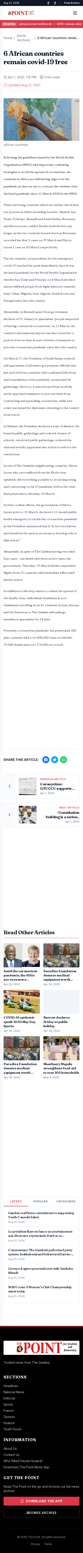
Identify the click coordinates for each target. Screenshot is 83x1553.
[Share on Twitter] (54, 759)
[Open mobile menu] (75, 13)
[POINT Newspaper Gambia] (48, 3)
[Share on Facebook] (45, 759)
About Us (10, 1448)
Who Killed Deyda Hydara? (23, 1461)
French (9, 1410)
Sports (8, 1404)
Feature (9, 1423)
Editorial (9, 1398)
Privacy (35, 1544)
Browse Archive (42, 1513)
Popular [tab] (40, 1201)
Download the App (44, 1501)
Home (8, 38)
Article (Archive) (23, 38)
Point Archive (71, 3)
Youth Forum (12, 1429)
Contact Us (11, 1455)
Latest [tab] (16, 1201)
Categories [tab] (66, 1201)
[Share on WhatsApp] (63, 759)
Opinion (9, 1417)
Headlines (11, 1386)
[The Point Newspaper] (54, 3)
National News (14, 1392)
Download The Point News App (26, 1467)
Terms (48, 1544)
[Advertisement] (41, 700)
